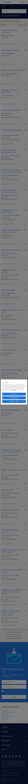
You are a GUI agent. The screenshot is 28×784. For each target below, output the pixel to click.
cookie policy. (14, 390)
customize (14, 394)
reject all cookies (14, 397)
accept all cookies (14, 401)
